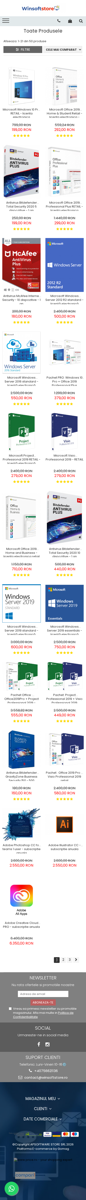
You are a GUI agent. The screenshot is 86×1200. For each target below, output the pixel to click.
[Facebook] (39, 1044)
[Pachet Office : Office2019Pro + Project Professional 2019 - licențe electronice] (21, 676)
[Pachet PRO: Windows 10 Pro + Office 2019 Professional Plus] (64, 352)
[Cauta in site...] (81, 20)
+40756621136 (45, 1070)
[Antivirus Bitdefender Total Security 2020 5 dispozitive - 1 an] (21, 172)
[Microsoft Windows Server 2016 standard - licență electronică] (21, 352)
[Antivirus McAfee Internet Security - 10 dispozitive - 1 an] (21, 265)
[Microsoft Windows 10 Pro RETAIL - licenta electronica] (21, 86)
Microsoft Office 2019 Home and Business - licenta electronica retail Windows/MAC (21, 552)
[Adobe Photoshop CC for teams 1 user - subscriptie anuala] (21, 824)
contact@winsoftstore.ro (45, 1077)
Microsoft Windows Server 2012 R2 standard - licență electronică (64, 299)
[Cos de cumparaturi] (70, 20)
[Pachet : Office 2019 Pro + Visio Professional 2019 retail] (64, 749)
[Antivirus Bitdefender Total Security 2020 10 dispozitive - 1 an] (64, 518)
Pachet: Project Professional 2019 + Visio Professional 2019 (64, 698)
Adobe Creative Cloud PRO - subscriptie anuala (21, 925)
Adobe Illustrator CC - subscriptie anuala (64, 847)
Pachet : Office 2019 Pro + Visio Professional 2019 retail (64, 776)
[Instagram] (47, 1044)
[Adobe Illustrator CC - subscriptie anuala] (64, 824)
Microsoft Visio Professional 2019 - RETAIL (64, 458)
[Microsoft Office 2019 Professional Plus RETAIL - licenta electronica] (64, 172)
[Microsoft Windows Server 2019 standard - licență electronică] (21, 603)
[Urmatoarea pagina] (76, 960)
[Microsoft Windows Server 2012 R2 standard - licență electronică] (64, 265)
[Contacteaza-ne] (59, 20)
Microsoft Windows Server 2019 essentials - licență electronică (64, 630)
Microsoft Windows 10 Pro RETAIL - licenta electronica (21, 113)
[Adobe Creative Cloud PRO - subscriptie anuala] (21, 900)
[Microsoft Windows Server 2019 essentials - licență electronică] (64, 603)
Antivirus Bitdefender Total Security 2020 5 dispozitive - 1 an (21, 206)
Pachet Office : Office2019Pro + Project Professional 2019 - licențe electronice (21, 698)
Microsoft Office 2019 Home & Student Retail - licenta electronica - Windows (64, 113)
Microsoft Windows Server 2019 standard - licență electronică (21, 630)
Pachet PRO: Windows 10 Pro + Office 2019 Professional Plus (65, 381)
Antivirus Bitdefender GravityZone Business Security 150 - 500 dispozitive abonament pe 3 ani (21, 776)
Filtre (24, 49)
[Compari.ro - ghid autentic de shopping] (55, 1175)
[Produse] (6, 22)
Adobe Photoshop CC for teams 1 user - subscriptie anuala (22, 848)
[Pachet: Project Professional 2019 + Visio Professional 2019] (64, 676)
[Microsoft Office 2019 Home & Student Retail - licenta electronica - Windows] (64, 86)
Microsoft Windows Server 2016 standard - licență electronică (21, 381)
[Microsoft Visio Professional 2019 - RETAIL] (64, 432)
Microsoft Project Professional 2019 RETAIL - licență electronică (21, 459)
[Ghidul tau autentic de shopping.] (25, 1175)
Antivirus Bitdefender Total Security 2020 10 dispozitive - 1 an (64, 552)
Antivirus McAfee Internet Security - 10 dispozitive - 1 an (21, 299)
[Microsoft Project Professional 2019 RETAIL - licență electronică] (21, 432)
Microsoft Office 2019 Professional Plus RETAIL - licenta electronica (64, 206)
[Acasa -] (43, 8)
